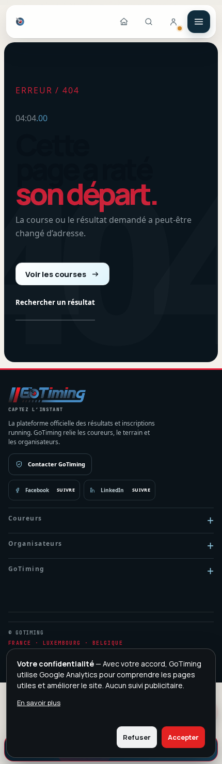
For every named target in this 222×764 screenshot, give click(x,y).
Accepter (183, 737)
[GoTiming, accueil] (20, 21)
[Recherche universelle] (149, 21)
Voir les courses (55, 274)
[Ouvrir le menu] (198, 21)
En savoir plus (38, 702)
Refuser (137, 737)
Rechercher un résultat (55, 302)
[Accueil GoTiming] (124, 21)
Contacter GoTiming (56, 464)
